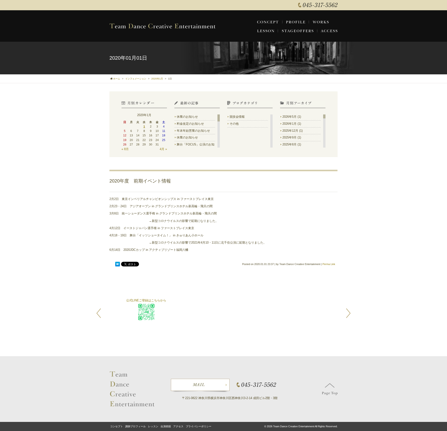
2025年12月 (290, 130)
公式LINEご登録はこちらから (146, 300)
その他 (234, 123)
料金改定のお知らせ (190, 123)
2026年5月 (289, 116)
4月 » (163, 149)
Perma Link (328, 264)
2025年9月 (289, 137)
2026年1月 (289, 123)
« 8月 (125, 149)
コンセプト (116, 426)
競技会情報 (237, 116)
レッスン (153, 426)
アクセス (178, 426)
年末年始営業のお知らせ (193, 130)
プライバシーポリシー (198, 426)
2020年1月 (157, 78)
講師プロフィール (135, 426)
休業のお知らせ (187, 116)
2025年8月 (289, 144)
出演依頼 (166, 426)
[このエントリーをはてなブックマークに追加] (117, 264)
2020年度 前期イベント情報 (140, 180)
